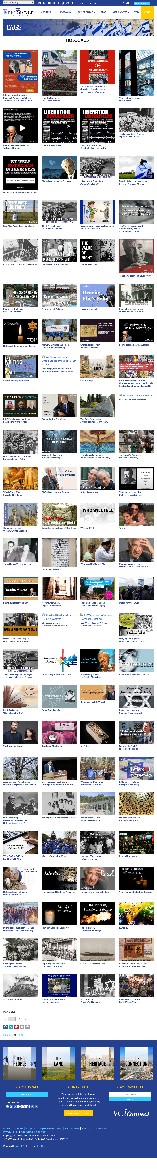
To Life (122, 528)
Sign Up (126, 3)
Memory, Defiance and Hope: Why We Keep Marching (55, 346)
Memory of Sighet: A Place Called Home (13, 310)
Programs (31, 1128)
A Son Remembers (89, 492)
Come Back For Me (51, 710)
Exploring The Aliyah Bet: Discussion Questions (54, 965)
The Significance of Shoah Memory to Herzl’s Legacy (92, 604)
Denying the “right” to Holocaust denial (128, 747)
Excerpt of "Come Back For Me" (134, 674)
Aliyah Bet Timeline (12, 999)
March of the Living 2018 (54, 856)
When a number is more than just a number (53, 1000)
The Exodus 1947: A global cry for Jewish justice (131, 135)
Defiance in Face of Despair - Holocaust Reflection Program (17, 640)
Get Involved (72, 1128)
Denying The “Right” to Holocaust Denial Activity (131, 640)
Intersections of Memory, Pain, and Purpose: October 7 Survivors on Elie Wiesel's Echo (18, 98)
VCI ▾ (136, 12)
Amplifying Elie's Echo (52, 309)
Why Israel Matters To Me (92, 563)
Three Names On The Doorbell (17, 563)
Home (6, 1034)
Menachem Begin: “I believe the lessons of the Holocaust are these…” (15, 820)
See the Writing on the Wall (16, 380)
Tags (20, 1034)
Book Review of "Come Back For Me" (13, 711)
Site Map (41, 1131)
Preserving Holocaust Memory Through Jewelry (131, 711)
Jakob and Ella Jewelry (52, 746)
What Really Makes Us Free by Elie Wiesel (90, 676)
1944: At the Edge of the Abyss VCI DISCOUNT (91, 182)
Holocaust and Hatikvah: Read (94, 892)
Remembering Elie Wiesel (54, 419)
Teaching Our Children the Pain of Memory (130, 456)
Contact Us (27, 1131)
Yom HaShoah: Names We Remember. (129, 99)
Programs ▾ (64, 12)
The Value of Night (89, 264)
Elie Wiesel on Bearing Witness (134, 344)
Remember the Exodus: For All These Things (130, 1000)
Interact (86, 1128)
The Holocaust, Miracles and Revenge (90, 929)
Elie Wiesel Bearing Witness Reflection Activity (55, 624)
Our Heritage (86, 380)
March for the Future (129, 602)
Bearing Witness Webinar (15, 602)
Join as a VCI (91, 3)
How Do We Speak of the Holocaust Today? (129, 819)
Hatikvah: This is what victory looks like (90, 857)
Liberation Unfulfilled (52, 145)
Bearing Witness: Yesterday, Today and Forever (16, 146)
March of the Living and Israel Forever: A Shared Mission (133, 182)
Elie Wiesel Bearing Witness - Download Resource (93, 624)
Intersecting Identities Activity (56, 674)
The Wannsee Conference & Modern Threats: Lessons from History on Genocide (93, 89)
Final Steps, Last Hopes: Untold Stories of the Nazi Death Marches (58, 370)
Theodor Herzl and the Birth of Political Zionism (131, 493)
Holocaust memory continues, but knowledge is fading (17, 457)
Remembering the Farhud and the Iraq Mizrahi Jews (131, 310)
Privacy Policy (10, 1131)
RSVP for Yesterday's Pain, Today (19, 225)
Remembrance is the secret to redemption (90, 819)
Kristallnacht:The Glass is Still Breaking (90, 1000)
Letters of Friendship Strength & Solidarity (129, 783)
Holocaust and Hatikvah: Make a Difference (15, 893)
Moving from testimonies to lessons (59, 817)
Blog (59, 1128)
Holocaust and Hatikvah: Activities (58, 892)
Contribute (100, 1128)
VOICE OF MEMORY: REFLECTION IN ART (13, 857)
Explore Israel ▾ (86, 12)
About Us (18, 1128)
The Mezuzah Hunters (13, 746)
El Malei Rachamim (128, 856)
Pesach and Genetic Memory (132, 399)
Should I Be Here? (50, 569)
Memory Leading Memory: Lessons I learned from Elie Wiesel (135, 565)
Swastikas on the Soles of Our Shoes (59, 528)
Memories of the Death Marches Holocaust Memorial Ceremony (18, 929)
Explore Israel (47, 1128)
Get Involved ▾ (121, 12)
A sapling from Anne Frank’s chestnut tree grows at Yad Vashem (19, 783)
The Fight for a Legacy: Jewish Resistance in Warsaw (94, 420)
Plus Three (41, 1145)
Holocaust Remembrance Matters (19, 346)
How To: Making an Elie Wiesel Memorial (52, 99)
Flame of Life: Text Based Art (55, 927)
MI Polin (84, 746)
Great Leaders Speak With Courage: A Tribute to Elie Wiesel (57, 783)
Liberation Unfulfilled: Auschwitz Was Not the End (93, 146)
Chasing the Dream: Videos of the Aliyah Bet (14, 965)
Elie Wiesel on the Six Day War (56, 181)
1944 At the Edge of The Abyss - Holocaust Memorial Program (18, 676)
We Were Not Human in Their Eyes (20, 192)
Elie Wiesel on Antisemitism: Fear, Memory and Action (17, 420)
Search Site (143, 3)
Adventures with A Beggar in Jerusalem (51, 604)
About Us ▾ (46, 12)
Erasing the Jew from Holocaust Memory (52, 456)
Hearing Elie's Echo (89, 309)
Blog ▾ (104, 12)
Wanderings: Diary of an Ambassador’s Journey (91, 783)
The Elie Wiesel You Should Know (135, 275)
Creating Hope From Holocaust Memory (90, 346)
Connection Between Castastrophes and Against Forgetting (97, 227)
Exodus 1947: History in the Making (20, 264)
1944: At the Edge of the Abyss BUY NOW (52, 227)
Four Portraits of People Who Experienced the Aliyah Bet (133, 965)
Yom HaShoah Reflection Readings (135, 892)
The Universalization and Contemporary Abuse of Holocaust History (131, 228)
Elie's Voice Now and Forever (55, 492)
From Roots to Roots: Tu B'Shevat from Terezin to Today (95, 456)
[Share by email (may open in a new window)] (22, 1027)
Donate (147, 12)
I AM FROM (124, 927)
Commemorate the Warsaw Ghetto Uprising (15, 529)
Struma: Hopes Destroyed (92, 963)
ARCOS (20, 1145)
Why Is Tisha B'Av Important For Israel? (13, 493)
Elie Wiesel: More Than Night (56, 264)
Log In (81, 3)
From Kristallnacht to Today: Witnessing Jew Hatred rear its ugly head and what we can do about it (136, 383)
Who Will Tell (87, 528)
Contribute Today (78, 1113)
